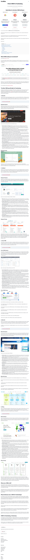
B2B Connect (2, 550)
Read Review (5, 27)
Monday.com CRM (6, 58)
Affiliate (2, 557)
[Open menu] (28, 1)
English (4, 531)
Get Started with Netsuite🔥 (6, 101)
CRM (11, 91)
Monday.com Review (10, 85)
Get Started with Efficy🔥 (5, 413)
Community (2, 549)
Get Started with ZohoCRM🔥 (6, 247)
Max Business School (3, 539)
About (1, 556)
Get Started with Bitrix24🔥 (6, 328)
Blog (1, 551)
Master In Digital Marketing (4, 540)
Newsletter (2, 538)
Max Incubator (2, 541)
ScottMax (3, 1)
